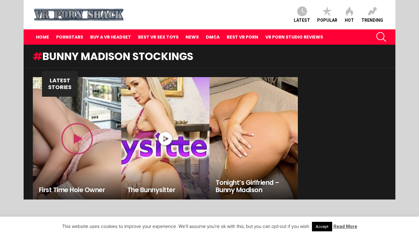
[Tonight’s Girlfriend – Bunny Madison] (254, 138)
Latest (302, 20)
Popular (327, 20)
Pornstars (69, 37)
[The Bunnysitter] (165, 138)
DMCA (213, 37)
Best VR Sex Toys (158, 37)
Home (42, 37)
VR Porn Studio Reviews (294, 37)
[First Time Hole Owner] (77, 138)
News (192, 37)
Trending (372, 20)
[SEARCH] (381, 37)
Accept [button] (322, 226)
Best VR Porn (242, 37)
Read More (345, 226)
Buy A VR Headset (110, 37)
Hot (349, 20)
